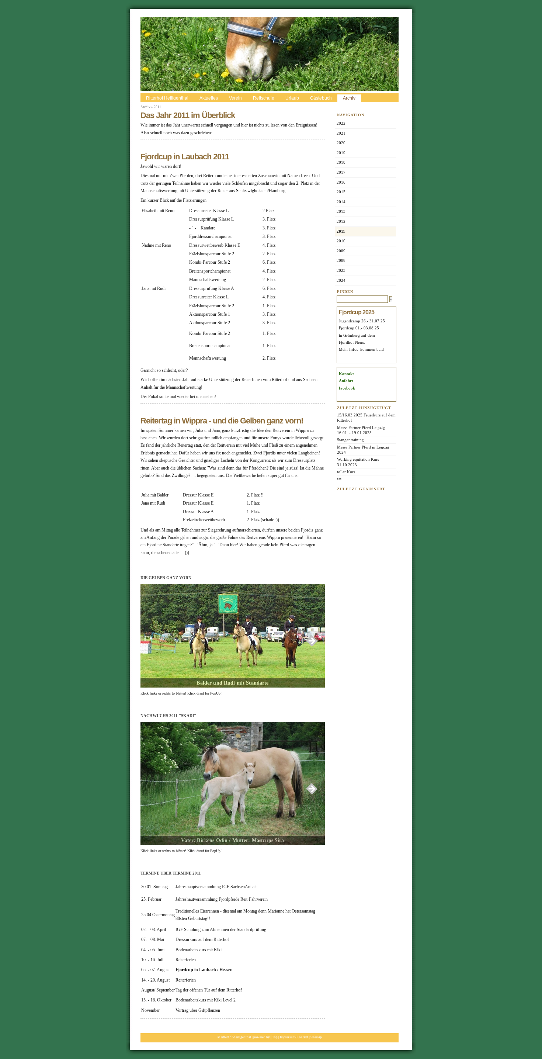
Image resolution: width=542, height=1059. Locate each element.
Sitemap (316, 1037)
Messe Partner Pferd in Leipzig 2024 (363, 449)
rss (339, 478)
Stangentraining (350, 439)
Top (275, 1037)
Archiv (349, 98)
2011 (157, 107)
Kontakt (346, 373)
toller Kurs (346, 472)
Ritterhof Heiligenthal (167, 98)
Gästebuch (321, 98)
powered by (261, 1037)
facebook (347, 388)
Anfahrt (346, 380)
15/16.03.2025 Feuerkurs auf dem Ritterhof (366, 417)
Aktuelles (208, 98)
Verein (235, 98)
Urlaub (292, 98)
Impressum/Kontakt (294, 1037)
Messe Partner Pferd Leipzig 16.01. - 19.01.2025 (361, 430)
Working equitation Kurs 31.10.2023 (358, 462)
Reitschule (263, 98)
